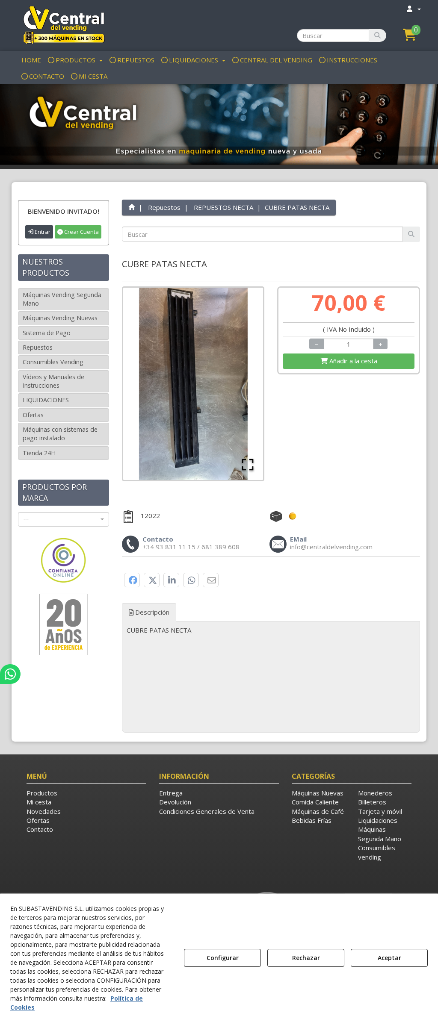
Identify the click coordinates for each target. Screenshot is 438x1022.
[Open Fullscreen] (247, 464)
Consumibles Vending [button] (53, 362)
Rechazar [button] (306, 958)
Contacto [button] (40, 829)
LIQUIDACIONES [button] (46, 400)
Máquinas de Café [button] (318, 811)
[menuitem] (413, 8)
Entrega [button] (171, 793)
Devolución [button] (175, 802)
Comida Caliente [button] (315, 802)
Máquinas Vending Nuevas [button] (60, 318)
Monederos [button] (375, 793)
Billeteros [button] (372, 802)
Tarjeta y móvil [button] (380, 811)
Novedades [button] (44, 811)
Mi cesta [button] (39, 802)
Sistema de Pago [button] (47, 333)
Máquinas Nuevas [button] (317, 793)
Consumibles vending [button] (376, 852)
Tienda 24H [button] (39, 453)
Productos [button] (42, 793)
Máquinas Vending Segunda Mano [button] (62, 299)
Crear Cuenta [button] (81, 232)
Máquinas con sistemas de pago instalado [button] (60, 433)
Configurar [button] (223, 958)
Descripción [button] (151, 612)
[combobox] (63, 519)
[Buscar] (377, 35)
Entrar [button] (41, 232)
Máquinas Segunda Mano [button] (379, 833)
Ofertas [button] (33, 415)
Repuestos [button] (38, 347)
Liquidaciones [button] (377, 820)
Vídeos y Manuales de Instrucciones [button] (53, 381)
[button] (63, 24)
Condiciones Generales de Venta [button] (207, 811)
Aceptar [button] (389, 958)
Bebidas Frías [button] (311, 820)
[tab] (271, 630)
